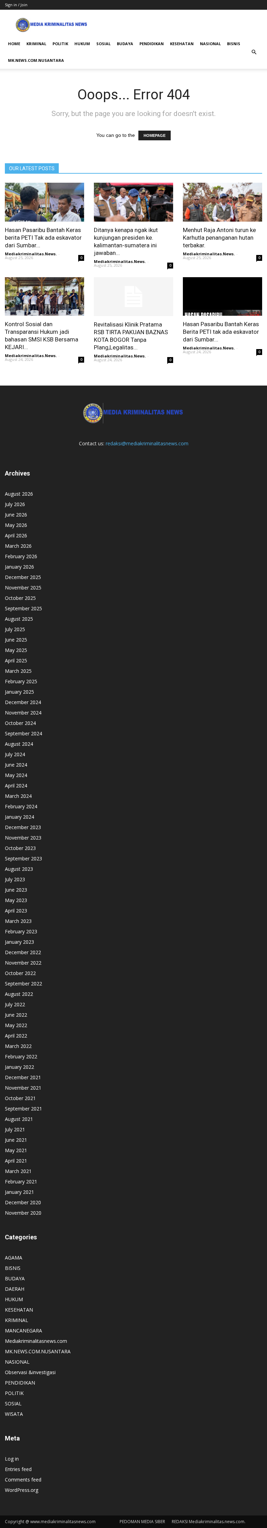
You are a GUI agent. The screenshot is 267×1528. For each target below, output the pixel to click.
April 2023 (16, 910)
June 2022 (16, 1014)
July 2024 (15, 754)
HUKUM (82, 43)
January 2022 (19, 1067)
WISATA (14, 1414)
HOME (14, 43)
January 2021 (19, 1192)
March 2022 (18, 1046)
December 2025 (23, 577)
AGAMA (13, 1257)
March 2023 (18, 921)
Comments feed (23, 1479)
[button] (253, 52)
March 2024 (18, 796)
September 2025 (23, 608)
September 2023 (23, 858)
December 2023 (23, 827)
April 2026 (16, 535)
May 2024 (16, 775)
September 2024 (23, 733)
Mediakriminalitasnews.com (36, 1341)
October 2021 (20, 1098)
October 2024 (20, 723)
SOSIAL (103, 43)
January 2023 (19, 942)
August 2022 (19, 994)
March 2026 (18, 546)
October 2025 (20, 598)
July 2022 (15, 1004)
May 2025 (16, 650)
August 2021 (19, 1119)
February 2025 (21, 681)
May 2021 (16, 1150)
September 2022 (23, 983)
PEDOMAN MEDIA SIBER (142, 1522)
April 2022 (16, 1035)
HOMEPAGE (154, 135)
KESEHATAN (182, 43)
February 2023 (21, 931)
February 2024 (21, 806)
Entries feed (18, 1469)
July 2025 (15, 629)
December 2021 (23, 1077)
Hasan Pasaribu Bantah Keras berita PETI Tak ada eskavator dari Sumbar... (43, 237)
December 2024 (23, 702)
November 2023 (23, 837)
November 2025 (23, 587)
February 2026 (21, 556)
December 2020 (23, 1202)
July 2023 (15, 879)
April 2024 (16, 785)
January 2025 (19, 691)
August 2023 (19, 869)
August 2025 (19, 619)
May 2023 (16, 900)
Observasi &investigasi (30, 1372)
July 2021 (15, 1129)
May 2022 (16, 1025)
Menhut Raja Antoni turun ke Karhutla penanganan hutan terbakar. (219, 237)
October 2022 (20, 973)
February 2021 (21, 1181)
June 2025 (16, 639)
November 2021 (23, 1087)
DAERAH (14, 1289)
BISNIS (233, 43)
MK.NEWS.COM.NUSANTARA (36, 60)
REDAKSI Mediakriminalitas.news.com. (208, 1522)
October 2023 (20, 848)
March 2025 (18, 671)
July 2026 (15, 504)
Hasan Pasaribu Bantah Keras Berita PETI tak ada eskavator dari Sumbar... (221, 332)
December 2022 (23, 952)
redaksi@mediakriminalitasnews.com (147, 443)
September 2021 (23, 1108)
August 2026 (19, 493)
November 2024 (23, 712)
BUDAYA (125, 43)
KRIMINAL (36, 43)
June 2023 (16, 889)
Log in (12, 1458)
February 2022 (21, 1056)
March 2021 (18, 1171)
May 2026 (16, 525)
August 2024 (19, 744)
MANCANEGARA (23, 1330)
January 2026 (19, 566)
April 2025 (16, 660)
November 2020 (23, 1212)
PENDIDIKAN (151, 43)
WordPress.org (21, 1490)
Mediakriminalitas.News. (31, 253)
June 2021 (16, 1140)
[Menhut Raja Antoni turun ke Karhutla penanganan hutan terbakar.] (222, 202)
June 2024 (16, 764)
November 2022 (23, 962)
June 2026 (16, 514)
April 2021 (16, 1160)
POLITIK (60, 43)
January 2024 (19, 816)
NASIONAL (210, 43)
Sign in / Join (16, 4)
